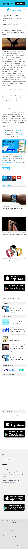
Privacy (21, 531)
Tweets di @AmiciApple (14, 415)
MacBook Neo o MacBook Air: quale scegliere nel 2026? (17, 339)
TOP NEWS (5, 303)
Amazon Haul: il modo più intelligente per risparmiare (16, 322)
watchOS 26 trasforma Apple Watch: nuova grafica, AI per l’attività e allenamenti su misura (14, 209)
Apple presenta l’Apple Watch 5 (10, 260)
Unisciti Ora (20, 3)
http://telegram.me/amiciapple (9, 162)
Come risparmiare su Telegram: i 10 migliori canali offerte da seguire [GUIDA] (17, 310)
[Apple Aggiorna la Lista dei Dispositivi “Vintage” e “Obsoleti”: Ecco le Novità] (14, 225)
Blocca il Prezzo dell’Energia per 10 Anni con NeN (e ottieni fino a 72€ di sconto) (17, 331)
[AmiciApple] (14, 9)
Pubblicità (12, 531)
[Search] (25, 10)
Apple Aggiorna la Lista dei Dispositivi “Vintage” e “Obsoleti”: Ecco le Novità (14, 235)
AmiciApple (5, 24)
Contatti (7, 531)
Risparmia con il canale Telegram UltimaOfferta (7, 3)
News (25, 25)
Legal (17, 531)
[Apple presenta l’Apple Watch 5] (14, 251)
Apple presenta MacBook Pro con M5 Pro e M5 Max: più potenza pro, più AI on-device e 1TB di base (18, 349)
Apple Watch (20, 25)
